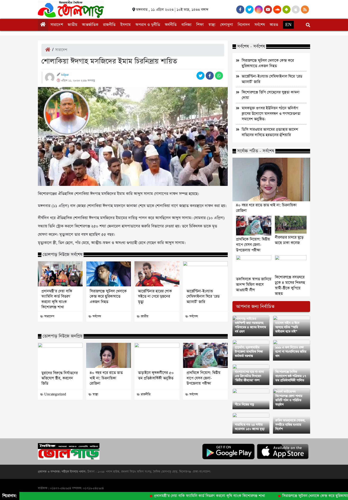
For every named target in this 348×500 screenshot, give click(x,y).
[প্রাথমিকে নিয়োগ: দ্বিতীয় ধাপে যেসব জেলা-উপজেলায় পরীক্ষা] (205, 355)
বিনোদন (244, 25)
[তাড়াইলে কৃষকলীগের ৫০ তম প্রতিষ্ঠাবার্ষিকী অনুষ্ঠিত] (156, 355)
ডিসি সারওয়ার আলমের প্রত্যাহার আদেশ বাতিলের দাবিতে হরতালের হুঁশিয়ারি (270, 132)
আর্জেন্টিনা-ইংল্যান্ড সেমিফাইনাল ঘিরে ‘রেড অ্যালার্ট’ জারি (203, 297)
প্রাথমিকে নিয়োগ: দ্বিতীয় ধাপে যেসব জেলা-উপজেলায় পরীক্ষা (203, 378)
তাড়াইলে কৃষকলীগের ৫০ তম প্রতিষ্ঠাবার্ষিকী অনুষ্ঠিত (156, 375)
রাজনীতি (109, 25)
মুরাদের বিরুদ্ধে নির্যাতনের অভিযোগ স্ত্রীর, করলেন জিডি (59, 378)
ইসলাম (125, 25)
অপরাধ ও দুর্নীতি (147, 25)
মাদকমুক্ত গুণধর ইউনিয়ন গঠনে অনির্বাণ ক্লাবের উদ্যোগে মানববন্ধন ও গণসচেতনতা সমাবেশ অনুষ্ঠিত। (271, 114)
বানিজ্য (186, 25)
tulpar (65, 75)
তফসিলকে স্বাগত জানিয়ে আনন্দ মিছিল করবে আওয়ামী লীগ (253, 284)
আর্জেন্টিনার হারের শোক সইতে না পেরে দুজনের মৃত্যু (155, 297)
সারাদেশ (56, 25)
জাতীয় (72, 25)
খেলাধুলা (226, 25)
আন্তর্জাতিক (90, 25)
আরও (274, 25)
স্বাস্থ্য (211, 25)
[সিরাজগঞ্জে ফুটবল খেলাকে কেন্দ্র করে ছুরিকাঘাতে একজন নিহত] (108, 273)
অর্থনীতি (171, 25)
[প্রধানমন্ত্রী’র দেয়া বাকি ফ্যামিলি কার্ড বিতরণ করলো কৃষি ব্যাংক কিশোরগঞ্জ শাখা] (60, 273)
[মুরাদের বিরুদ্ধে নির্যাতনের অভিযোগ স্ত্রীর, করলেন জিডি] (60, 355)
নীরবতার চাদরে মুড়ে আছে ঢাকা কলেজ (289, 240)
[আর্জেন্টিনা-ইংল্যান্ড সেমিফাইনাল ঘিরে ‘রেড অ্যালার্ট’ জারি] (205, 273)
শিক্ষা (200, 25)
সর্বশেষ (259, 25)
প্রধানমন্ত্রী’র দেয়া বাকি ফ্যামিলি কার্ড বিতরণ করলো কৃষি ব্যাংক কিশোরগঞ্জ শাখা (56, 299)
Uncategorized (55, 394)
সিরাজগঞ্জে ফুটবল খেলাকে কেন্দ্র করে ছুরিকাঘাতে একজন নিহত (108, 297)
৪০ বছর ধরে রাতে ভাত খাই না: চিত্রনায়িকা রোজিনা (106, 378)
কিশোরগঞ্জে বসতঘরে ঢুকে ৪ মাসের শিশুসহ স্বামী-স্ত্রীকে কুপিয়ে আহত (290, 285)
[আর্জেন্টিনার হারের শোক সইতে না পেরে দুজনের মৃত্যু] (156, 273)
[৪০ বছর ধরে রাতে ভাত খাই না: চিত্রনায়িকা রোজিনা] (108, 355)
